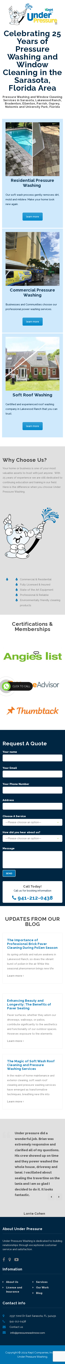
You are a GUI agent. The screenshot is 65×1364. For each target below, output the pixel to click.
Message (9, 848)
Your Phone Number (16, 784)
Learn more (15, 975)
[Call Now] (6, 686)
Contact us (16, 1327)
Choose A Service (14, 816)
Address (8, 800)
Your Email (10, 768)
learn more (32, 216)
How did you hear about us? (21, 832)
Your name (10, 751)
